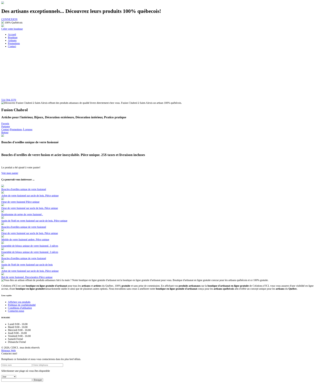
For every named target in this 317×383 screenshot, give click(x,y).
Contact (5, 129)
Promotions (16, 129)
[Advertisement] (158, 74)
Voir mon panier (9, 173)
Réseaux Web (8, 350)
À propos (27, 129)
